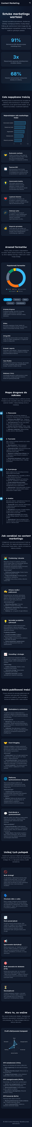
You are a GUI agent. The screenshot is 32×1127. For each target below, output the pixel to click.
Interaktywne (20, 303)
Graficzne (10, 303)
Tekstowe (17, 299)
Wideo (25, 299)
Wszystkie (7, 299)
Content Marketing (10, 3)
